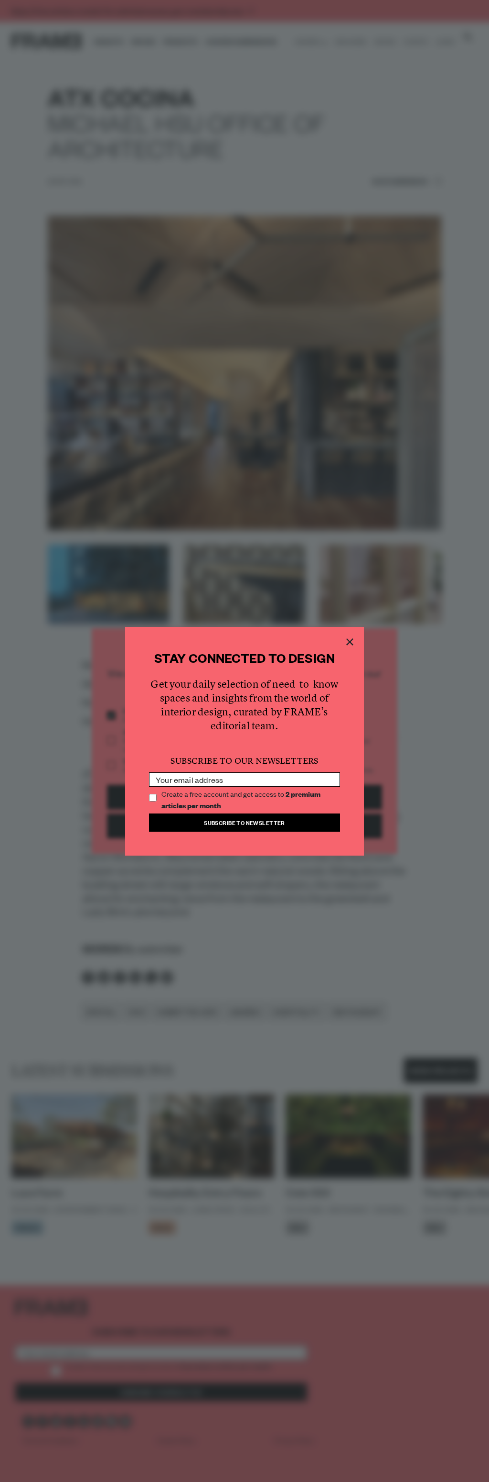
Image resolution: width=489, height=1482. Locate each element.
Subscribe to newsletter (244, 822)
